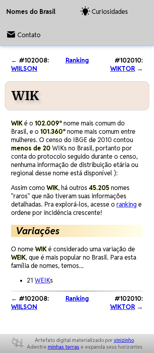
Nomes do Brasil (30, 12)
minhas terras (63, 347)
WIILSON (24, 69)
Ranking (77, 60)
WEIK (42, 280)
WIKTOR (122, 69)
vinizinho (124, 340)
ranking (126, 204)
